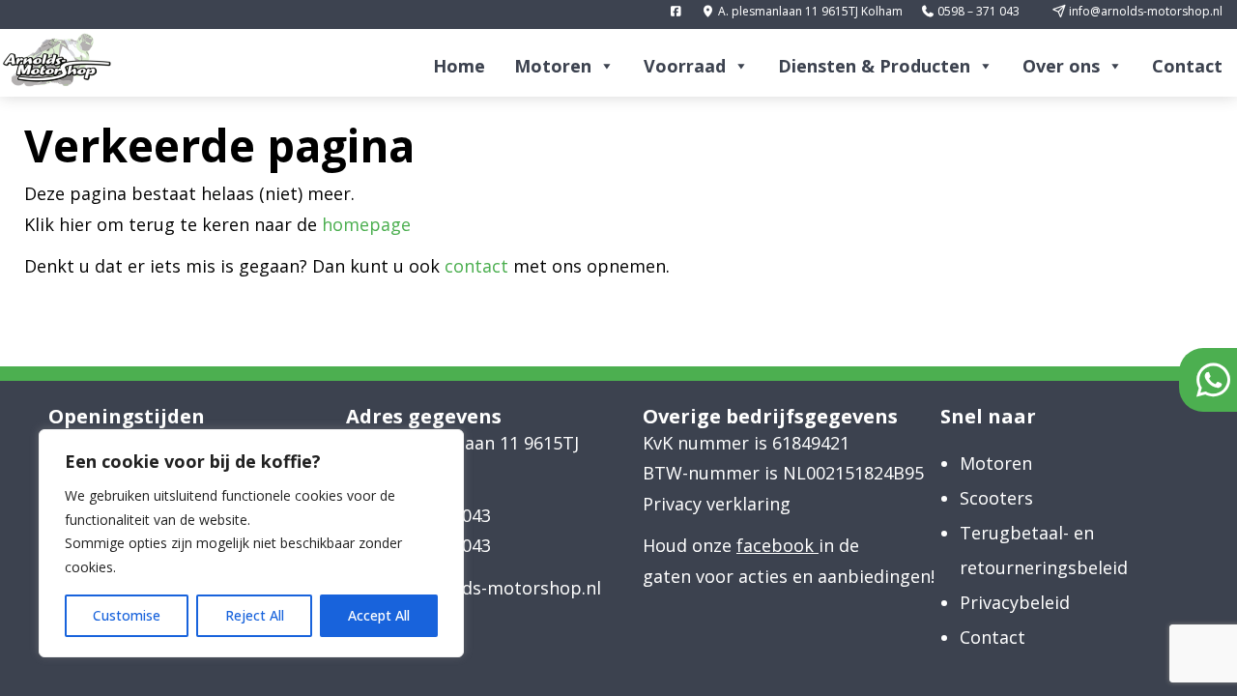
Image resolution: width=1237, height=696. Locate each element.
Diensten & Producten (874, 65)
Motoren (552, 65)
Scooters (996, 497)
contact (476, 265)
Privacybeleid (1015, 602)
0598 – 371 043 (977, 11)
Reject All (254, 615)
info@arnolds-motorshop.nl (1144, 11)
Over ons (1061, 65)
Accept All (379, 615)
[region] (251, 543)
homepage (366, 224)
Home (459, 65)
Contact (1187, 65)
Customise (126, 615)
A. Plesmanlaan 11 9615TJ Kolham (474, 458)
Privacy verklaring (717, 503)
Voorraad (685, 65)
